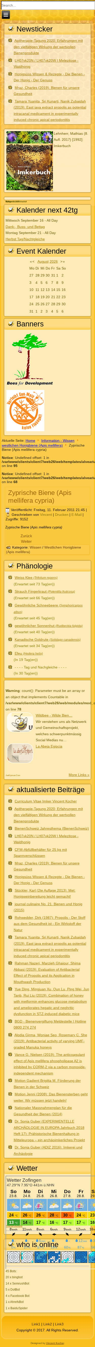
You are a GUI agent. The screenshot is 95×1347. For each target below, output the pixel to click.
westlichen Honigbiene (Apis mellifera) (32, 446)
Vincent (46, 515)
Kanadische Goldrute (48, 639)
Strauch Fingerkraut (45, 591)
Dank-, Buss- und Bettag (25, 227)
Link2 (47, 1324)
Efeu (29, 653)
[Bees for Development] (30, 386)
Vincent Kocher (55, 1343)
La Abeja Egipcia (49, 746)
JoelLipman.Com (13, 775)
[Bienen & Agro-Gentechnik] (25, 431)
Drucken (62, 515)
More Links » (79, 775)
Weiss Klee (36, 578)
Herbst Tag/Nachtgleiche (25, 239)
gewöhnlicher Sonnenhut (49, 626)
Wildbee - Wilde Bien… (54, 715)
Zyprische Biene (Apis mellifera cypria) (39, 496)
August (43, 261)
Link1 (36, 1324)
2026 (54, 261)
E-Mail (77, 515)
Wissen (35, 547)
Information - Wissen (57, 441)
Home (30, 441)
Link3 (59, 1324)
